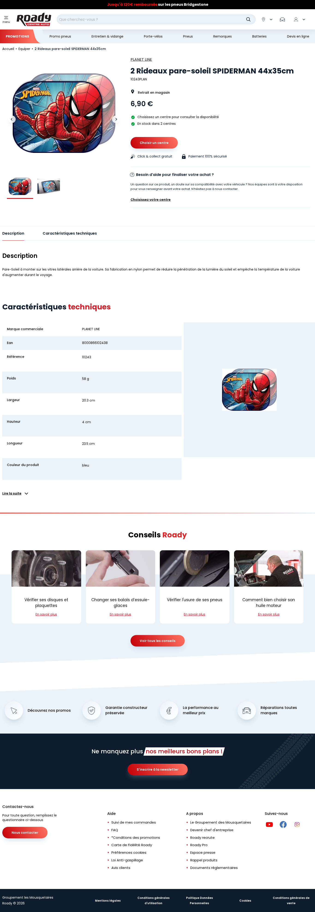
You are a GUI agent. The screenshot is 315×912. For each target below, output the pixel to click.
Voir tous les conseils (157, 640)
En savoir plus (46, 614)
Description (13, 233)
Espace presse (202, 852)
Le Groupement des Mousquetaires (220, 822)
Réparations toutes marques (279, 710)
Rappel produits (203, 860)
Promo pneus (60, 36)
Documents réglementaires (214, 867)
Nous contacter (25, 832)
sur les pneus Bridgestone (157, 4)
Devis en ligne (298, 36)
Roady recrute (202, 837)
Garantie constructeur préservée (126, 710)
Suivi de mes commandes (133, 822)
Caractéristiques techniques (70, 233)
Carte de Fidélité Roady (131, 844)
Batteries (259, 36)
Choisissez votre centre (151, 199)
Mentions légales (108, 901)
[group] (20, 186)
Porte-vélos (153, 36)
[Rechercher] (248, 19)
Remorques (222, 36)
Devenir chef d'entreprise (211, 830)
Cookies (245, 901)
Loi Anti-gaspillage (127, 860)
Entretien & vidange (107, 36)
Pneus (188, 36)
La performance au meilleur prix (200, 710)
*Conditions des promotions (135, 837)
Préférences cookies (128, 852)
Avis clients (120, 867)
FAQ (114, 830)
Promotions (17, 36)
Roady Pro (199, 844)
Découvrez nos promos (49, 710)
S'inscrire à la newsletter (157, 769)
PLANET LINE (141, 59)
